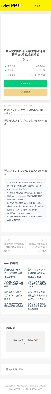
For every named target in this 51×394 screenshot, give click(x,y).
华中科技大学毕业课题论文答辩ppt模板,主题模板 (37, 284)
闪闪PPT (10, 216)
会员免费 (27, 92)
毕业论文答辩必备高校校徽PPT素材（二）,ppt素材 (37, 247)
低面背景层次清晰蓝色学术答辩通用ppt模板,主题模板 (37, 306)
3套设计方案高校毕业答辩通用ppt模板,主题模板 (13, 284)
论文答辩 (18, 105)
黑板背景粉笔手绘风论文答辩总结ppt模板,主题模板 (14, 247)
